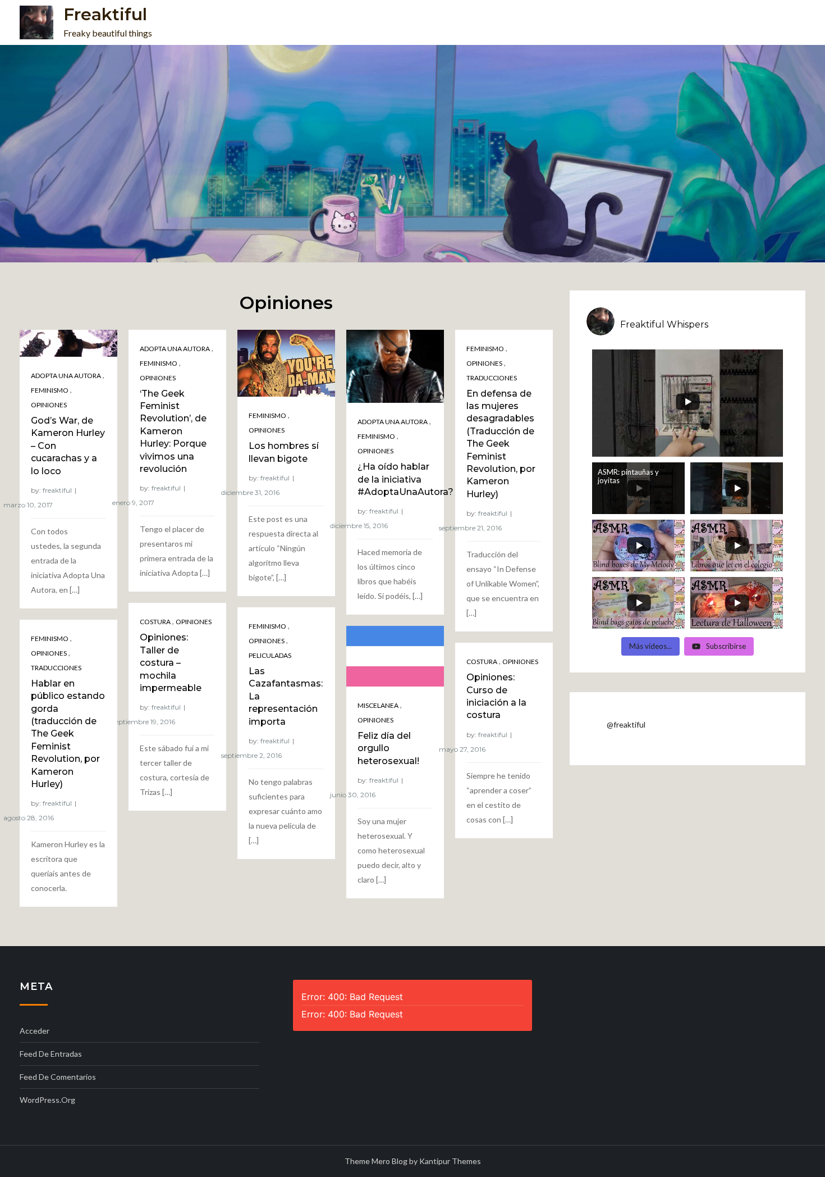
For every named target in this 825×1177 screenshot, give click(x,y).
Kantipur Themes (450, 1161)
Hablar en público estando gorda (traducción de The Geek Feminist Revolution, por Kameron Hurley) (68, 733)
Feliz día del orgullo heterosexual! (388, 748)
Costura (155, 621)
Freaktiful (105, 14)
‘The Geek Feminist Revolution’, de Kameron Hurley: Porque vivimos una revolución (173, 431)
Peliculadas (270, 655)
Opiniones (49, 405)
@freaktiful (626, 724)
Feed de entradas (51, 1053)
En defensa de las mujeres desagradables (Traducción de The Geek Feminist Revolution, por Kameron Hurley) (500, 443)
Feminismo (49, 390)
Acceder (34, 1030)
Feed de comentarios (58, 1076)
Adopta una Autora (66, 375)
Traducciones (491, 378)
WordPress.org (47, 1100)
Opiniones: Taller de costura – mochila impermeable (170, 662)
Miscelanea (378, 705)
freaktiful (57, 490)
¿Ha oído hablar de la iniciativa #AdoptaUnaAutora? (405, 479)
